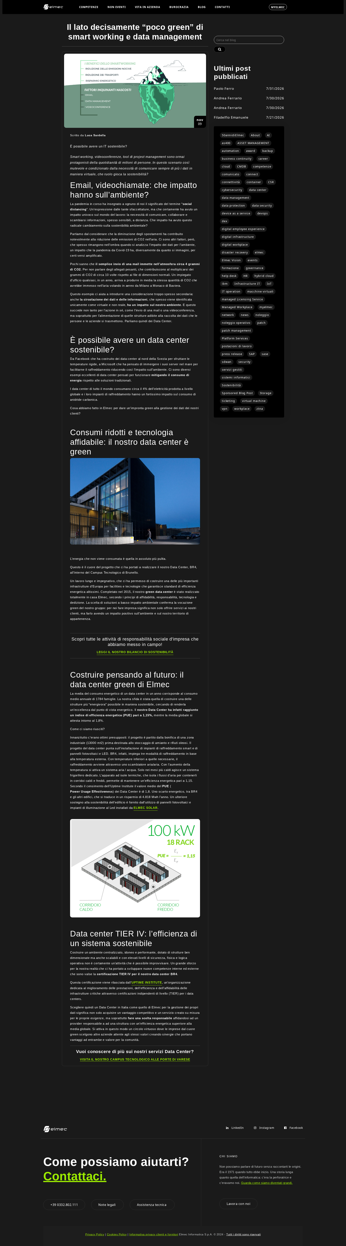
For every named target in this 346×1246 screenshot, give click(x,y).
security (244, 362)
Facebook (296, 1128)
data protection (233, 205)
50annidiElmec (233, 135)
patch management (236, 330)
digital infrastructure (238, 237)
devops (262, 213)
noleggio (262, 315)
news (245, 315)
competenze (262, 166)
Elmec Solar (146, 807)
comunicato (230, 174)
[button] (88, 7)
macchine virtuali (260, 291)
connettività (231, 182)
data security (262, 205)
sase (265, 354)
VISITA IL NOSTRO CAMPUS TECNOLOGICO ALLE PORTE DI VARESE (135, 1059)
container (254, 182)
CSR (271, 182)
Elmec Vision (231, 260)
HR (245, 276)
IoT (269, 284)
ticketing (228, 401)
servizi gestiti (232, 369)
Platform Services (235, 338)
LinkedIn (237, 1128)
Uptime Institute (147, 982)
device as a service (236, 213)
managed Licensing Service (242, 299)
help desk (229, 276)
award (250, 151)
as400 (226, 143)
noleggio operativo (236, 323)
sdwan (226, 362)
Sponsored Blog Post (237, 393)
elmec (259, 252)
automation (230, 151)
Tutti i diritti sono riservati (243, 1234)
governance (255, 268)
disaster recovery (235, 252)
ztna (259, 409)
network (228, 315)
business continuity (236, 158)
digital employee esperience (243, 229)
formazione (230, 268)
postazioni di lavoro (237, 346)
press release (232, 354)
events (252, 260)
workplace (241, 409)
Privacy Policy (94, 1234)
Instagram (266, 1128)
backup (267, 151)
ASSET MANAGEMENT (253, 143)
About (255, 135)
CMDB (241, 166)
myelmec (266, 307)
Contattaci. (75, 1176)
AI (268, 135)
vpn (224, 409)
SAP (252, 354)
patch (261, 323)
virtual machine (254, 401)
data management (235, 198)
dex (224, 221)
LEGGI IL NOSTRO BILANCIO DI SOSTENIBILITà (135, 652)
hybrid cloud (264, 276)
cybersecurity (232, 190)
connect (252, 174)
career (263, 158)
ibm (225, 284)
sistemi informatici (236, 377)
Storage (266, 393)
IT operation (231, 291)
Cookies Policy (117, 1234)
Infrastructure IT (247, 284)
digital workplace (235, 244)
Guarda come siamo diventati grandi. (267, 1182)
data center (258, 190)
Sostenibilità (231, 385)
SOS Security (249, 7)
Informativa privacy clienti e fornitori (153, 1234)
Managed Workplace (237, 307)
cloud (226, 166)
